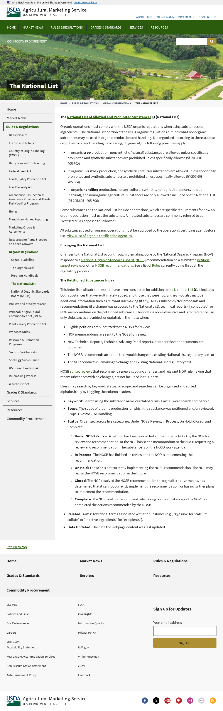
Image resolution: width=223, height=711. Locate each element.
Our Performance (18, 623)
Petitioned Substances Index (91, 280)
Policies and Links (18, 614)
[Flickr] (201, 700)
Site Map (12, 605)
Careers (11, 632)
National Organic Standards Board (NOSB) (113, 259)
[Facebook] (145, 700)
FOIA (81, 605)
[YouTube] (167, 700)
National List (183, 289)
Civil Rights (85, 614)
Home (63, 103)
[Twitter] (156, 700)
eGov (81, 666)
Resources (162, 575)
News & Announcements (175, 17)
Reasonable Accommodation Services (31, 656)
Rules (156, 265)
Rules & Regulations (85, 103)
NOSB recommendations (114, 265)
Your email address (167, 622)
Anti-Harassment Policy (22, 675)
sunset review (70, 265)
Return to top (17, 546)
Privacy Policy (87, 632)
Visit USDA (13, 642)
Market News (91, 560)
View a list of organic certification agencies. (100, 235)
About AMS (144, 17)
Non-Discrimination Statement (26, 666)
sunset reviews (81, 371)
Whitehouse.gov (88, 656)
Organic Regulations (117, 103)
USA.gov (83, 647)
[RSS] (213, 700)
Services (87, 575)
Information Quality (91, 623)
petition (203, 259)
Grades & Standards (23, 575)
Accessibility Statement (22, 647)
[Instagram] (190, 700)
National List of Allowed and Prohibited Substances (109, 116)
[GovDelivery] (179, 700)
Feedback (84, 675)
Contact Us (207, 17)
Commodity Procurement (28, 590)
